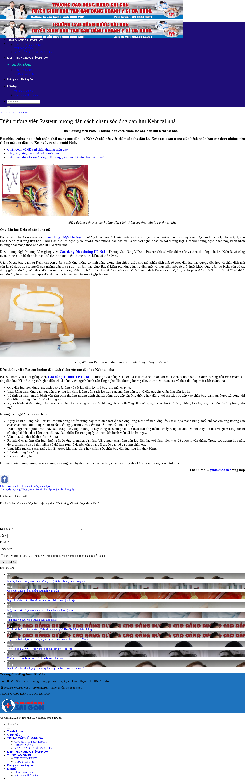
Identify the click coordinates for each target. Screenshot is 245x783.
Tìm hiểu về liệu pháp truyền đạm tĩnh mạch (32, 619)
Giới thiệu (13, 32)
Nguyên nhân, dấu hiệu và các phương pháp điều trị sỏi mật (41, 600)
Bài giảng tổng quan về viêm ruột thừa (33, 153)
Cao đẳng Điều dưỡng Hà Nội (82, 252)
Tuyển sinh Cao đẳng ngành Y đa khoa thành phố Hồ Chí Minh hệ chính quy (51, 629)
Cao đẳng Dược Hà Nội (63, 237)
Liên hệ (12, 86)
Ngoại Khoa (5, 112)
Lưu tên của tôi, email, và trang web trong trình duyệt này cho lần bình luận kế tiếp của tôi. (55, 555)
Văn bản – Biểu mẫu (26, 95)
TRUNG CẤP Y (24, 48)
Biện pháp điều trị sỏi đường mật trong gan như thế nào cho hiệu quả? (55, 157)
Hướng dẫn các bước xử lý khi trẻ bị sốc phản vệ (35, 658)
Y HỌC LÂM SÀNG (19, 64)
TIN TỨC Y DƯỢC (25, 70)
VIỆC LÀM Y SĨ (24, 73)
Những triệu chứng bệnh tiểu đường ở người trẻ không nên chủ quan (46, 581)
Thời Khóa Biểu (23, 91)
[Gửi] (8, 106)
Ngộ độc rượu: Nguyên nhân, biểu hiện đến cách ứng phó (40, 610)
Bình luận (6, 529)
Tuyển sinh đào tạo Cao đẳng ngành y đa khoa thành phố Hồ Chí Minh (47, 639)
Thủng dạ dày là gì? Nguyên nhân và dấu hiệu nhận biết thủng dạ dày (39, 489)
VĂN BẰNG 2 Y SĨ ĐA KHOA (33, 52)
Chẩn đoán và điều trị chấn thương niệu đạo (37, 149)
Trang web (6, 548)
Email (4, 542)
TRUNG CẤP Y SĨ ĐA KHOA (25, 39)
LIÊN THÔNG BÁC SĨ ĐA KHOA (27, 57)
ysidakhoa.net (220, 470)
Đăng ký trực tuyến (20, 79)
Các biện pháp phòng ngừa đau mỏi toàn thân (33, 590)
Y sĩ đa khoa (15, 25)
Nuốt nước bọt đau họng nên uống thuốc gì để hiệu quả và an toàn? (45, 668)
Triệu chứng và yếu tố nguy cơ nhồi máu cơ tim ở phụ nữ (39, 648)
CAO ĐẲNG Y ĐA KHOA (30, 45)
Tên (3, 535)
